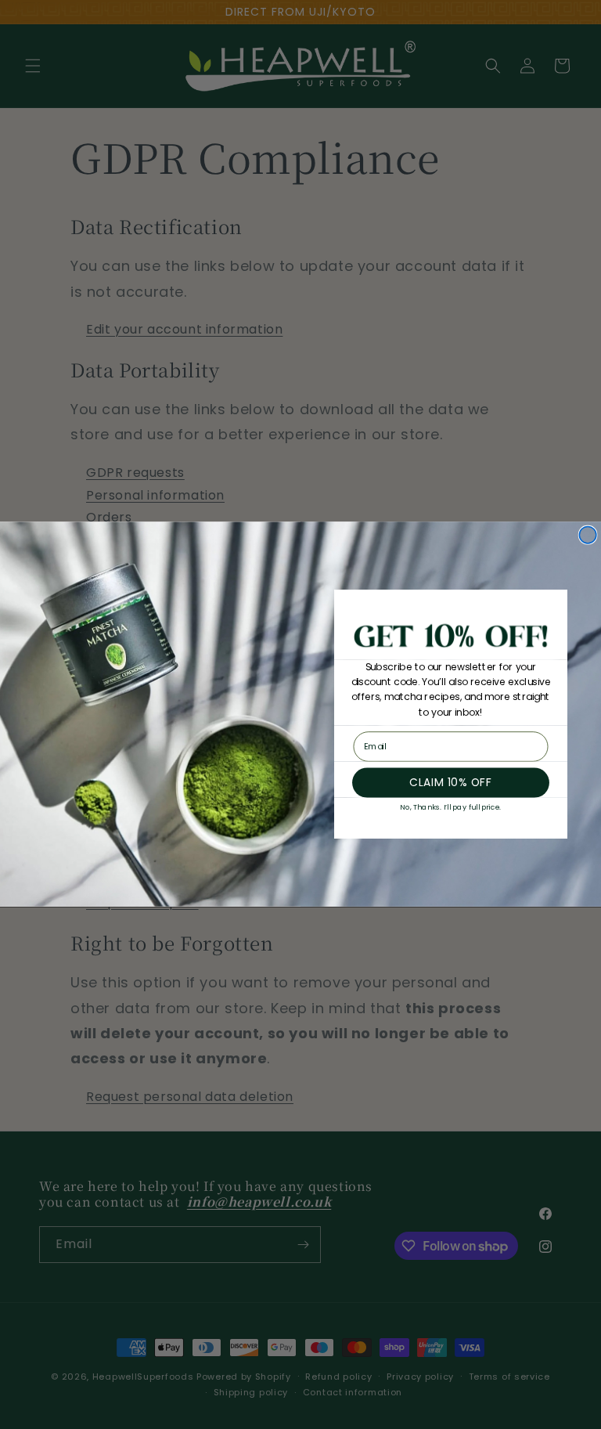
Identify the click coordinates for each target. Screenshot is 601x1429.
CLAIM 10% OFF (450, 782)
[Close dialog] (587, 535)
